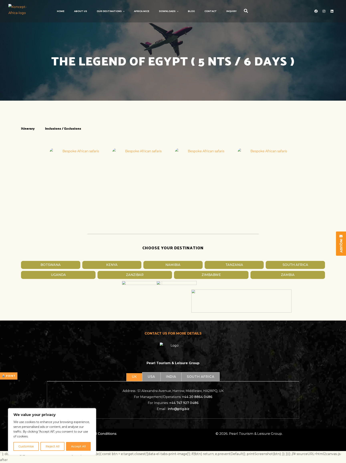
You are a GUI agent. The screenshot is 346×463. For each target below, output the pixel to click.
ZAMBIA (288, 275)
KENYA (112, 265)
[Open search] (245, 11)
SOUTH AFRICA (295, 265)
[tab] (134, 376)
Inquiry (341, 245)
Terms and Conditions (97, 434)
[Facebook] (316, 11)
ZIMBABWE (211, 275)
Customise (26, 446)
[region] (52, 431)
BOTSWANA (50, 265)
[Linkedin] (332, 11)
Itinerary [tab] (28, 128)
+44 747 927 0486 (183, 403)
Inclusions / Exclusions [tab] (63, 128)
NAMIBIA (172, 265)
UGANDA (58, 275)
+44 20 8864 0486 (197, 397)
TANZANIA (234, 265)
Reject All (52, 446)
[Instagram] (324, 11)
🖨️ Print (8, 375)
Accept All (78, 446)
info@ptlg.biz (178, 409)
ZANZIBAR (135, 275)
